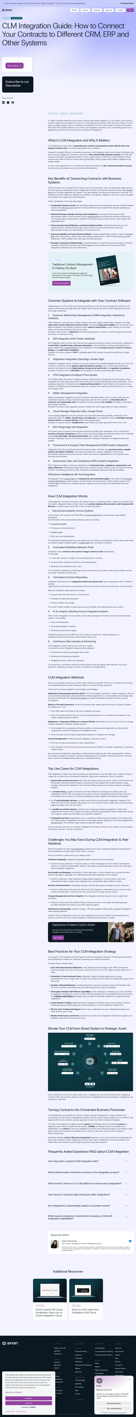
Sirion (79, 996)
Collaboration (58, 1382)
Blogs (97, 1363)
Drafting (56, 1376)
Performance (58, 1390)
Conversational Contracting (104, 1351)
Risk (55, 1396)
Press (116, 1358)
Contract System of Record (103, 1355)
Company (120, 10)
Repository (57, 1365)
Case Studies (99, 1373)
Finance (77, 1394)
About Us (118, 1348)
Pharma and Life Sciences (83, 1365)
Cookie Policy (10, 1411)
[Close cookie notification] (53, 1375)
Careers (117, 1355)
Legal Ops (78, 1384)
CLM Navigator (100, 1348)
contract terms (57, 823)
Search (56, 1368)
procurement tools (94, 515)
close (3, 3)
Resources (108, 10)
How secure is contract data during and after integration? (79, 1194)
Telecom (77, 1368)
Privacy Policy (119, 1375)
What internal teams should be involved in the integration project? (83, 1172)
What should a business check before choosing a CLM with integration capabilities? (80, 1217)
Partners (117, 1362)
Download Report (127, 3)
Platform (74, 10)
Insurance (78, 1355)
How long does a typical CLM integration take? (73, 1161)
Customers (96, 10)
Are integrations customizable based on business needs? (79, 1205)
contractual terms (71, 348)
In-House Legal (80, 1380)
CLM (58, 125)
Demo (130, 10)
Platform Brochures (101, 1370)
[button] (3, 102)
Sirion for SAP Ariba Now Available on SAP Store (85, 1311)
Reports (97, 1367)
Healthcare (78, 1362)
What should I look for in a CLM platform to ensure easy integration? (85, 1183)
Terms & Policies (120, 1368)
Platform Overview (60, 1348)
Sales (76, 1390)
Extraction (57, 1362)
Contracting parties (58, 524)
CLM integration (77, 849)
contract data (69, 479)
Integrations (58, 1354)
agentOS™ (57, 1351)
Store (56, 1359)
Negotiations (58, 1379)
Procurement (79, 1387)
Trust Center (119, 1372)
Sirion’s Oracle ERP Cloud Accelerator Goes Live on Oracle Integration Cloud (49, 1312)
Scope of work (56, 532)
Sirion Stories (119, 1351)
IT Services (78, 1358)
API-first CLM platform (79, 698)
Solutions (85, 10)
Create (57, 1373)
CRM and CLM (67, 208)
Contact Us (118, 1365)
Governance (58, 1393)
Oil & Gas (78, 1372)
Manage (57, 1387)
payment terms (93, 216)
